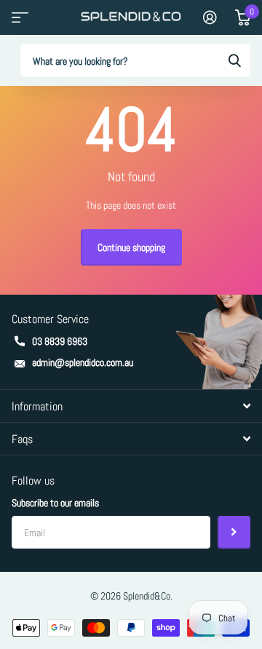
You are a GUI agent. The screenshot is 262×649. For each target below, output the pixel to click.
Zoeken (234, 60)
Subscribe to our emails (55, 502)
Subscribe (234, 532)
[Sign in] (210, 17)
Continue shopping (131, 247)
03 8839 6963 (59, 341)
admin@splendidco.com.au (82, 362)
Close (131, 406)
